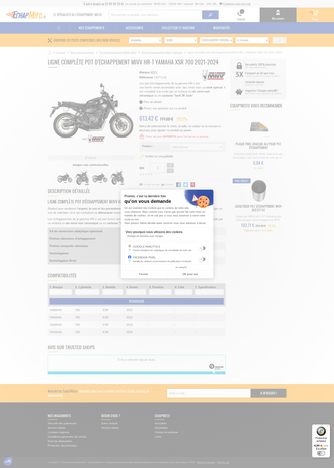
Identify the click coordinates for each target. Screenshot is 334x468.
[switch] (321, 453)
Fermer (143, 274)
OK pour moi (190, 274)
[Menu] (327, 426)
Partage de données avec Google (145, 236)
